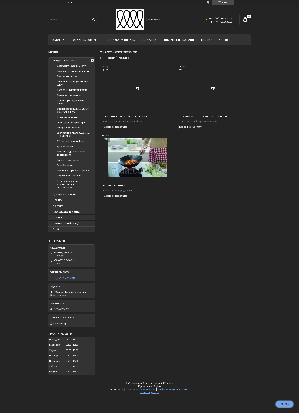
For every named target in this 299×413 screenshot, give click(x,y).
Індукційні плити (67, 117)
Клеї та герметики (68, 159)
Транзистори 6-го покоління (125, 116)
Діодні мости (65, 146)
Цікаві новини (114, 185)
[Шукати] (94, 20)
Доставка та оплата (120, 39)
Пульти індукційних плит (72, 89)
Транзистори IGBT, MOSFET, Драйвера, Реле (73, 110)
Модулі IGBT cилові (68, 127)
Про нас (206, 39)
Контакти (149, 39)
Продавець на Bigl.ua (149, 386)
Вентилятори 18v (67, 76)
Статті (108, 52)
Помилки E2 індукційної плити (202, 116)
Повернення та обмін (178, 39)
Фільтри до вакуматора (71, 122)
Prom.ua (168, 383)
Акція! (223, 39)
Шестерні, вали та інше (71, 141)
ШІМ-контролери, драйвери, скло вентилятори (67, 184)
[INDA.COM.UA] (130, 19)
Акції (56, 229)
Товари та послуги (85, 39)
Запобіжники (65, 165)
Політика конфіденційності (174, 389)
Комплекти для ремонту (71, 65)
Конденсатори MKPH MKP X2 (73, 170)
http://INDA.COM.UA (64, 278)
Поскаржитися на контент (140, 389)
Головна (58, 39)
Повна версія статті (115, 126)
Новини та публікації (66, 223)
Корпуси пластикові (69, 175)
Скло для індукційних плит (73, 71)
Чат (287, 404)
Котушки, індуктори (69, 95)
